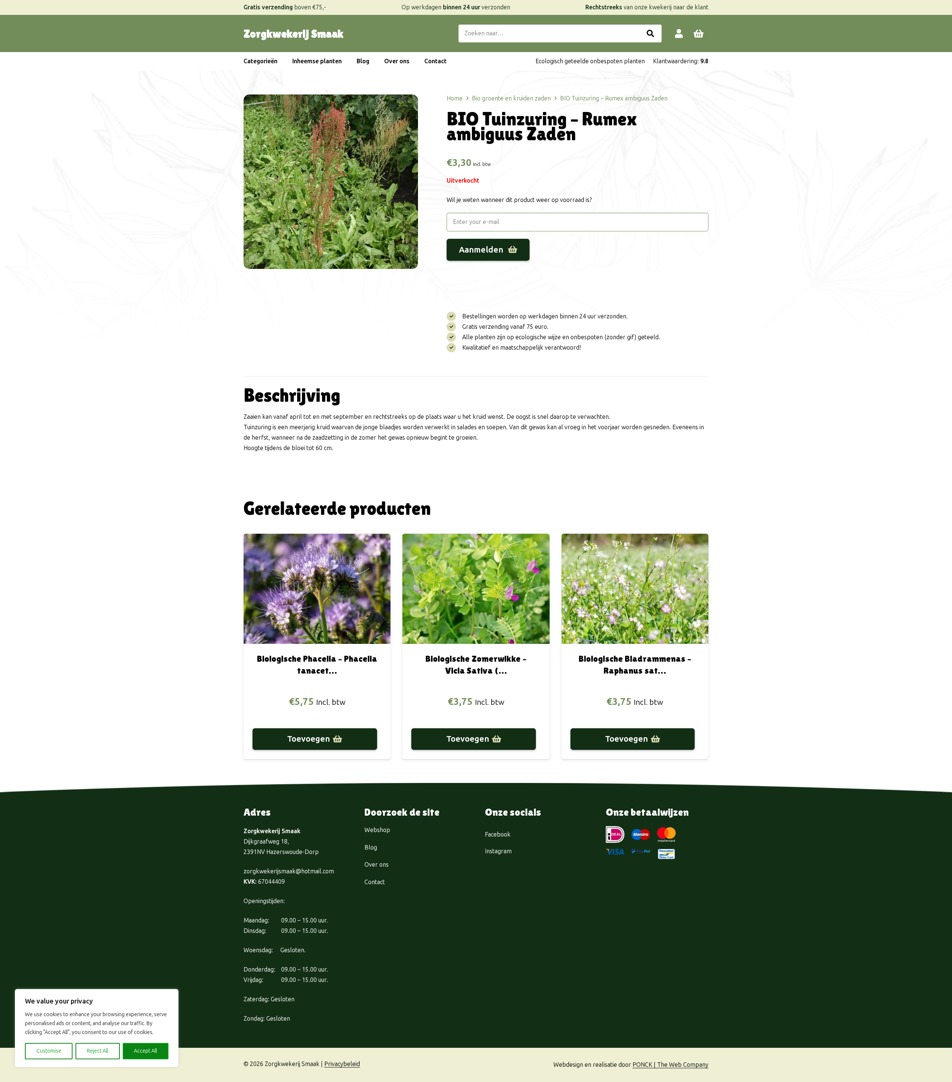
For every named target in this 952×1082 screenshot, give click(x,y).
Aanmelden (482, 250)
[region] (96, 1028)
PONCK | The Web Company (670, 1064)
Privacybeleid (342, 1063)
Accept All (145, 1051)
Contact (374, 882)
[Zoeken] (650, 33)
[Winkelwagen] (698, 34)
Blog (370, 847)
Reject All (97, 1051)
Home (455, 98)
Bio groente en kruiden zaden (511, 98)
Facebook (498, 834)
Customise (48, 1051)
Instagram (498, 851)
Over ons (376, 864)
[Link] (679, 33)
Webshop (377, 830)
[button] (281, 61)
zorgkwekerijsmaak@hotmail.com (289, 871)
